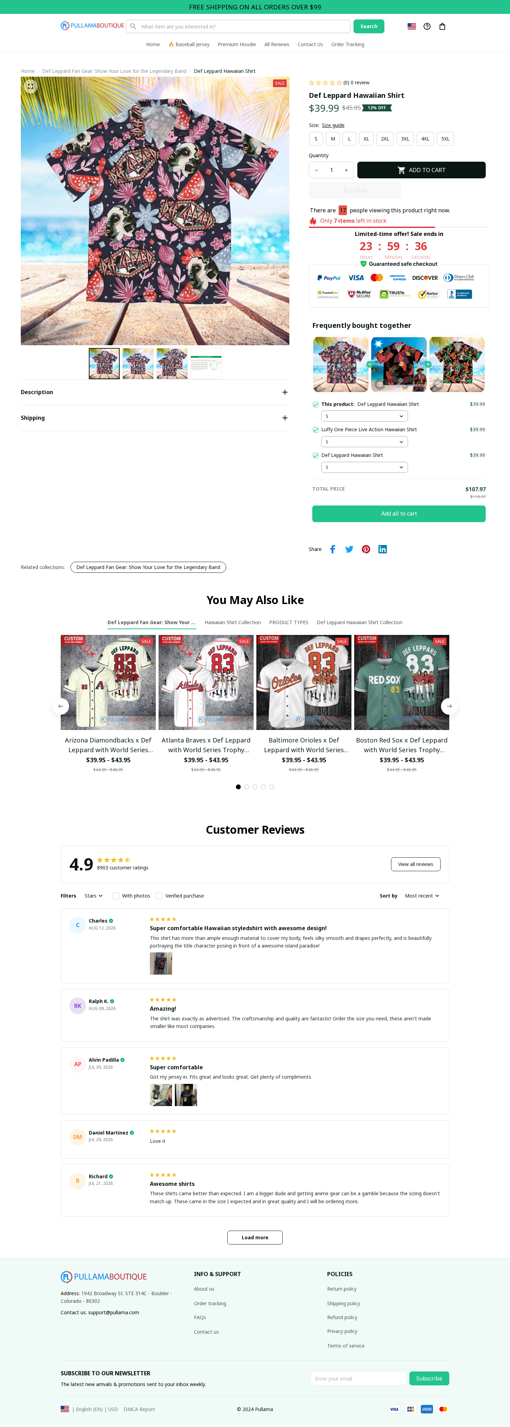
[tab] (238, 787)
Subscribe (429, 1378)
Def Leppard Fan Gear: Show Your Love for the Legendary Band (114, 71)
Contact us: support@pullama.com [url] (100, 1312)
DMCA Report (139, 1409)
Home (28, 71)
